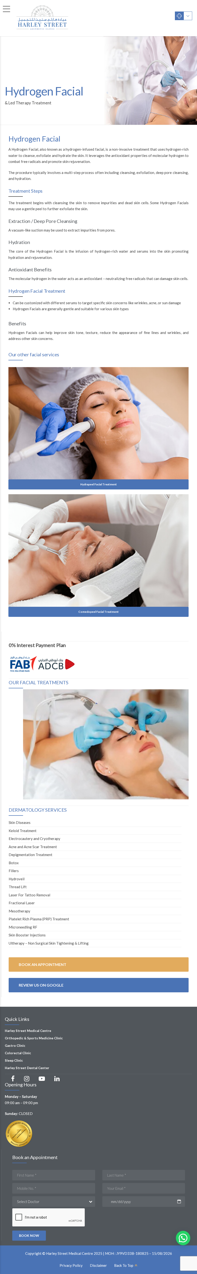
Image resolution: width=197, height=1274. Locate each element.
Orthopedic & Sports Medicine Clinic (34, 1038)
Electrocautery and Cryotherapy (34, 838)
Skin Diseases (20, 822)
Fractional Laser (22, 903)
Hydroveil (17, 879)
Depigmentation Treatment (30, 854)
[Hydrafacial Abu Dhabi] (106, 744)
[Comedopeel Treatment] (98, 550)
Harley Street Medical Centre (28, 1031)
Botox (14, 863)
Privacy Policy (71, 1265)
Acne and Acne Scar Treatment (33, 847)
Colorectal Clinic (18, 1053)
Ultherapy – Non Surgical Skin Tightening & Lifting (49, 943)
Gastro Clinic (15, 1046)
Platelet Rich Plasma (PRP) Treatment (39, 919)
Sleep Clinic (14, 1060)
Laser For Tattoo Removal (29, 895)
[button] (183, 1238)
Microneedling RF (23, 927)
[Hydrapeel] (98, 423)
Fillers (14, 871)
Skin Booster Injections (27, 935)
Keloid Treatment (23, 830)
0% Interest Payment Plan (37, 645)
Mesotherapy (19, 911)
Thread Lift (18, 887)
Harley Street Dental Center (27, 1068)
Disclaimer (98, 1265)
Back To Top (123, 1265)
